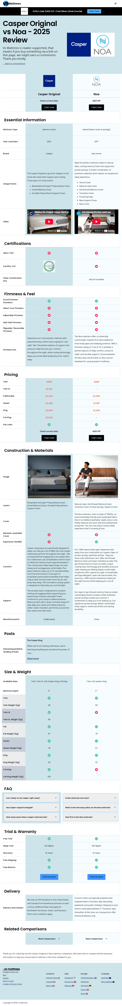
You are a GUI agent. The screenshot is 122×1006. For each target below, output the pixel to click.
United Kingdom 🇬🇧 (89, 978)
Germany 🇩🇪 (86, 986)
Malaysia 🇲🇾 (69, 986)
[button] (115, 3)
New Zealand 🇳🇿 (107, 982)
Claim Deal (94, 11)
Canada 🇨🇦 (50, 982)
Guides (6, 978)
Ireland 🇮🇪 (85, 982)
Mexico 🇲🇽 (50, 986)
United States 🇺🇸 (53, 978)
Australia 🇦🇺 (106, 978)
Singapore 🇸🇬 (70, 978)
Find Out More (49, 876)
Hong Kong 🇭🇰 (70, 982)
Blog (4, 975)
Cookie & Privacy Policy (12, 984)
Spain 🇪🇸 (84, 993)
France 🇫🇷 (85, 989)
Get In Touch (8, 981)
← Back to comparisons (14, 63)
